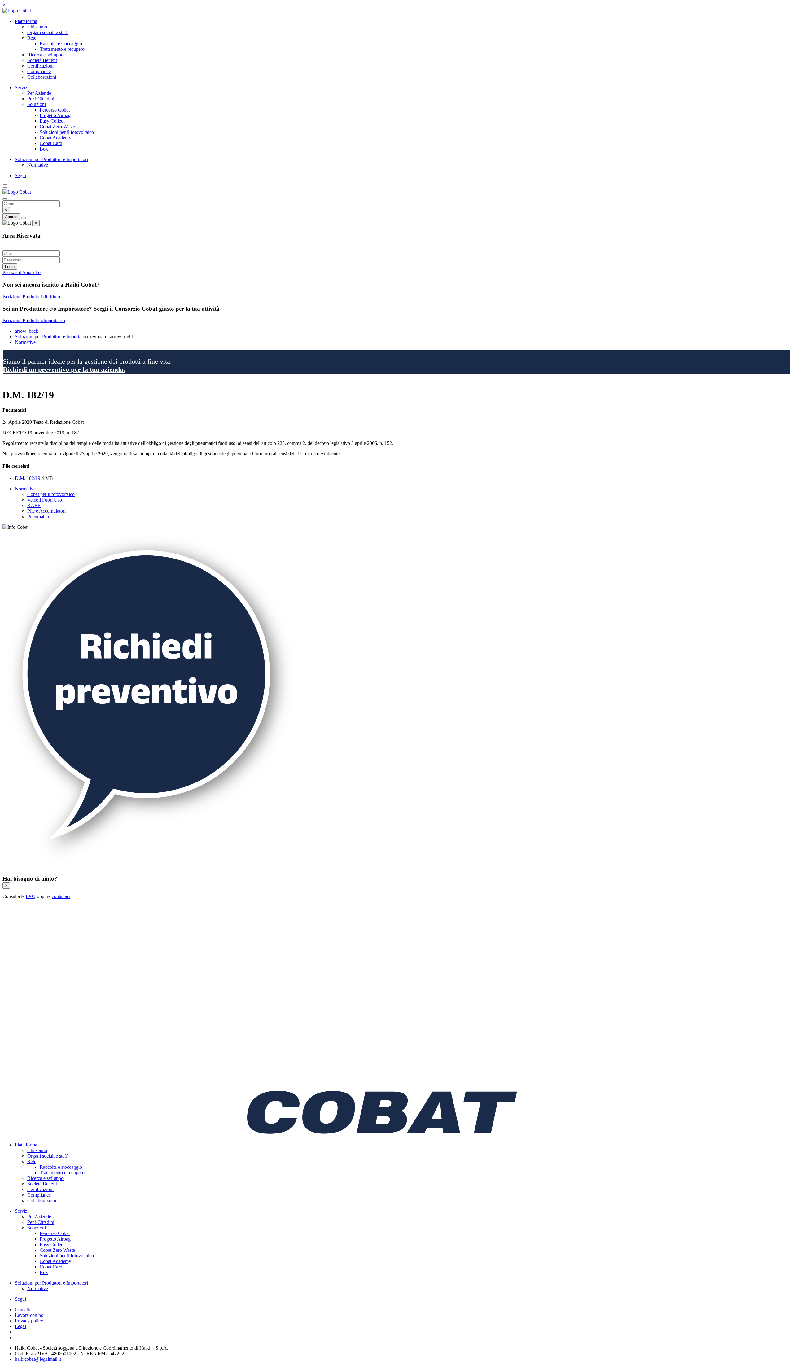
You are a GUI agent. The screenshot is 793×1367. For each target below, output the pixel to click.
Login (10, 266)
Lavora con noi (30, 1315)
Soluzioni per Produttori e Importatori (51, 159)
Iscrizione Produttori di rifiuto (31, 296)
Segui (20, 175)
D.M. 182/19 (28, 478)
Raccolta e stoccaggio (61, 43)
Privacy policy (29, 1320)
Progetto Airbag (55, 115)
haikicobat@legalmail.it (38, 1359)
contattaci (61, 896)
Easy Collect (52, 121)
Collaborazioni (41, 77)
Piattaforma (26, 21)
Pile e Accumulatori (46, 511)
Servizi (21, 87)
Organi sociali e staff (47, 32)
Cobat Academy (55, 137)
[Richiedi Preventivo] (150, 866)
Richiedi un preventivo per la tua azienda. (64, 369)
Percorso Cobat (55, 109)
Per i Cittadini (40, 98)
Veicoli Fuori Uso (44, 499)
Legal (20, 1326)
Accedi (11, 216)
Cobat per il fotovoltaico (51, 494)
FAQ (31, 896)
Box (44, 148)
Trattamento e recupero (62, 49)
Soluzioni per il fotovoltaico (67, 132)
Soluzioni (36, 104)
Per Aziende (39, 93)
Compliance (39, 71)
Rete (31, 38)
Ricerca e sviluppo (45, 54)
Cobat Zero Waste (57, 126)
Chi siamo (37, 26)
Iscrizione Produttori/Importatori (33, 320)
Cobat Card (51, 143)
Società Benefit (42, 60)
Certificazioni (40, 65)
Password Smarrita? (21, 272)
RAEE (34, 505)
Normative (37, 165)
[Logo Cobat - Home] (16, 10)
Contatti (22, 1309)
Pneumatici (38, 516)
